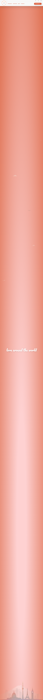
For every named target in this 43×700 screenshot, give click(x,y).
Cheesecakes (10, 3)
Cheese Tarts (15, 3)
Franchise (22, 3)
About (19, 3)
